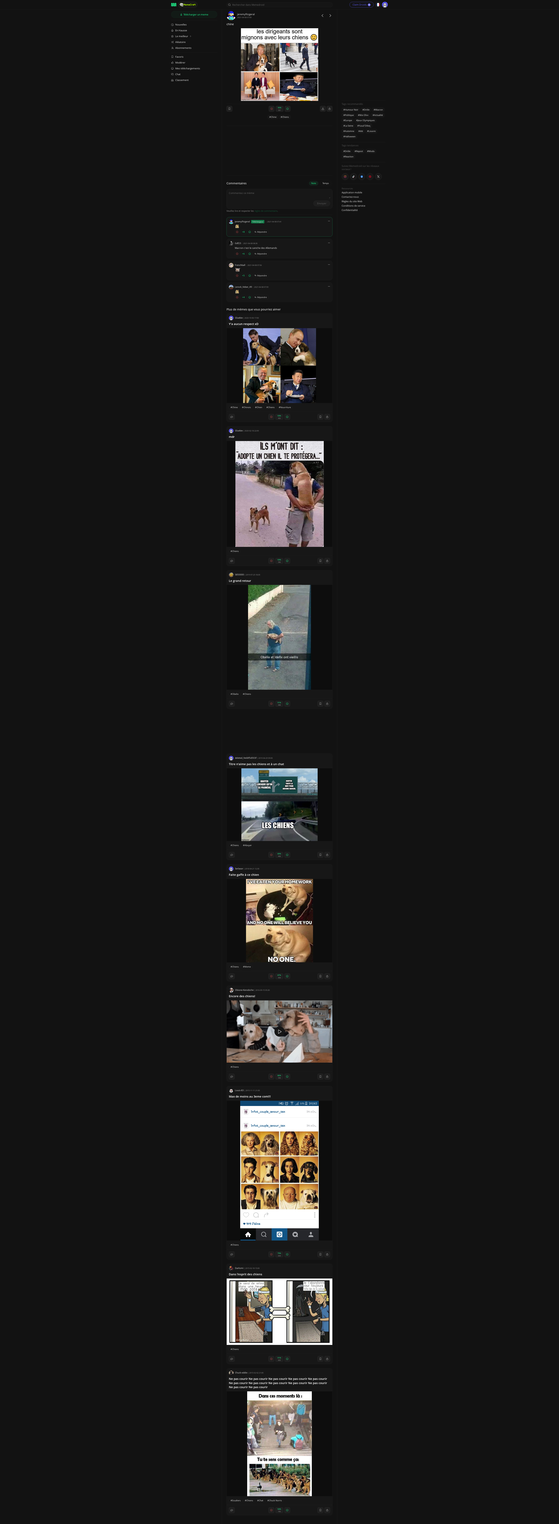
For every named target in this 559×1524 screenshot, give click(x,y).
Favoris (179, 56)
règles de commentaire (265, 210)
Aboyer (248, 845)
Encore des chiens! (242, 996)
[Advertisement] (363, 54)
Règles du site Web (352, 201)
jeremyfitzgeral (246, 14)
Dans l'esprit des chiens (245, 1274)
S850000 (239, 574)
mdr (232, 437)
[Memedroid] (173, 4)
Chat (178, 74)
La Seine (349, 125)
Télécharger (195, 14)
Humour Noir (351, 109)
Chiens (285, 116)
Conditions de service (353, 205)
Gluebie (239, 317)
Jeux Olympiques (366, 120)
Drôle (366, 109)
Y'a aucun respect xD (244, 324)
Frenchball (240, 265)
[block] (329, 109)
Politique (349, 115)
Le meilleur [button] (182, 36)
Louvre (372, 131)
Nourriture (285, 407)
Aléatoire (180, 42)
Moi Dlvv (363, 115)
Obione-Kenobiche (244, 989)
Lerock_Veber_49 (243, 286)
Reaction (349, 156)
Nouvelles (181, 24)
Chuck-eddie (241, 1372)
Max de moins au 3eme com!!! (250, 1096)
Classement (182, 80)
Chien (259, 407)
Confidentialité (350, 210)
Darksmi (239, 1268)
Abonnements (183, 48)
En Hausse (181, 30)
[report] (323, 109)
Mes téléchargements (187, 68)
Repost (359, 151)
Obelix (235, 693)
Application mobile (352, 192)
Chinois (247, 407)
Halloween (350, 136)
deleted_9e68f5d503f (245, 757)
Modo (372, 151)
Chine (273, 116)
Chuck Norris (275, 1500)
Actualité (378, 115)
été (361, 131)
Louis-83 (239, 1090)
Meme (247, 966)
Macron (379, 109)
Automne (349, 131)
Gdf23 (238, 243)
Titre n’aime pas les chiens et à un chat (256, 764)
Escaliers (236, 1500)
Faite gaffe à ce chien (244, 875)
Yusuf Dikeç (364, 125)
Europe (348, 120)
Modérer (180, 62)
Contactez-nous (350, 196)
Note (313, 183)
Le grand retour (240, 581)
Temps (325, 183)
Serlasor (239, 868)
